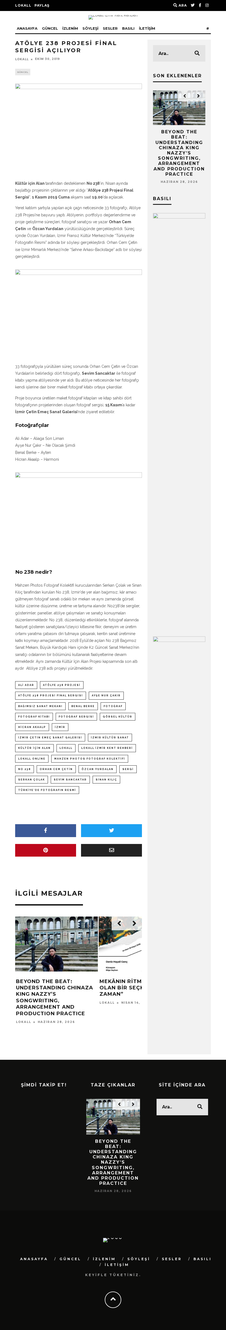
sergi (128, 769)
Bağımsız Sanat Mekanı (40, 706)
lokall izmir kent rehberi (107, 748)
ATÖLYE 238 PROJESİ (61, 685)
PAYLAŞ (42, 5)
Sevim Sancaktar (70, 779)
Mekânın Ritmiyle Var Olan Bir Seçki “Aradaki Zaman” (138, 987)
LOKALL (23, 5)
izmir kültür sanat (110, 737)
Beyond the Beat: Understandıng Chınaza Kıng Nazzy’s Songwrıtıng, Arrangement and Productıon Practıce (54, 997)
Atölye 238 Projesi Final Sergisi (50, 695)
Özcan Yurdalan (98, 769)
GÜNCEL (50, 28)
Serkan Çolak (31, 779)
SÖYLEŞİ (90, 28)
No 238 (24, 769)
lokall (66, 748)
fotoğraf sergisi (76, 716)
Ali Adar (26, 685)
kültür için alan (34, 748)
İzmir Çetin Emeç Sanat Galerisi (50, 737)
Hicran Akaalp (32, 727)
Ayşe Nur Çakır (106, 695)
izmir (60, 727)
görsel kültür (117, 716)
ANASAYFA (27, 28)
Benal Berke (83, 706)
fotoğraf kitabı (34, 716)
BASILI (128, 28)
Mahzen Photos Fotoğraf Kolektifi (89, 758)
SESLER (110, 28)
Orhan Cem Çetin (56, 769)
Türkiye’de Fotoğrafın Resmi (47, 790)
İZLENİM (70, 28)
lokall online (31, 758)
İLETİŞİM (147, 28)
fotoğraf (113, 706)
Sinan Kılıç (106, 779)
